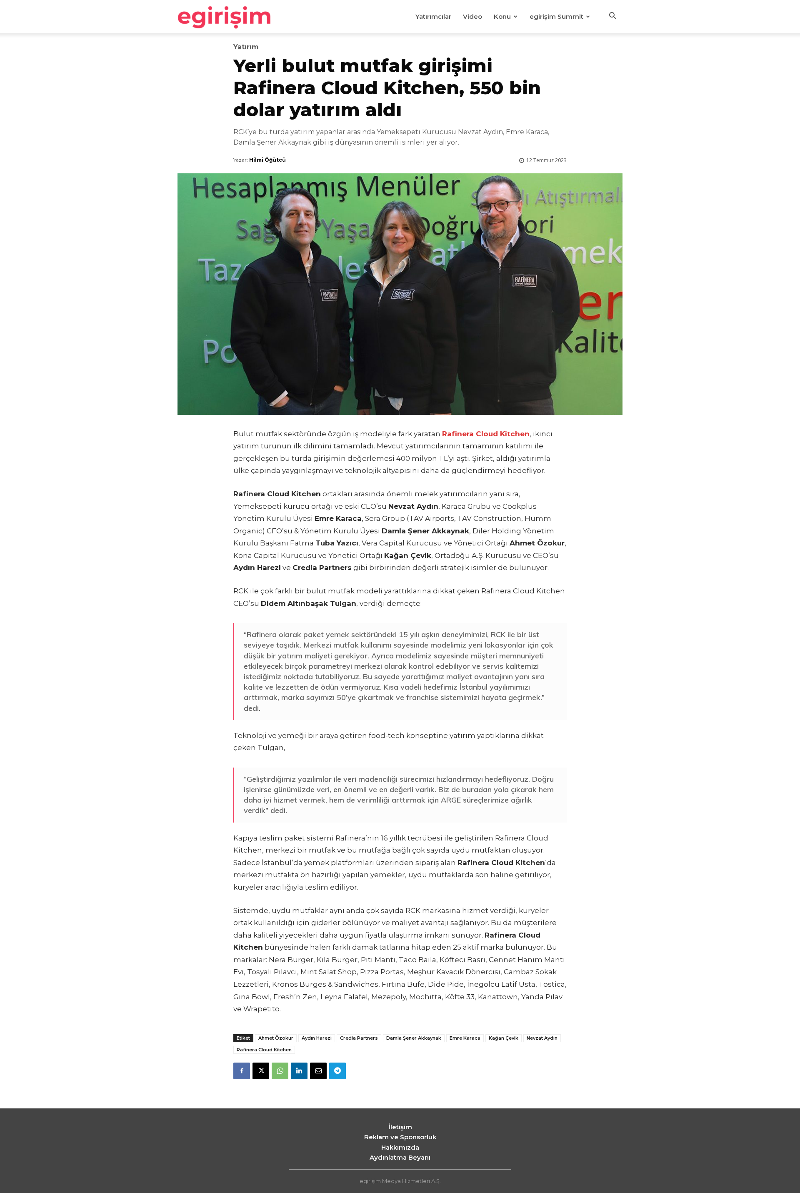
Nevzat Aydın (542, 1038)
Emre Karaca (465, 1038)
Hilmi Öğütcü (267, 160)
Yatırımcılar (433, 16)
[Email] (318, 1071)
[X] (260, 1071)
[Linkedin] (299, 1071)
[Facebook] (241, 1071)
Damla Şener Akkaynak (413, 1038)
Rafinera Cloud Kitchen (264, 1050)
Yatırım (246, 47)
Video (472, 16)
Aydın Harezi (317, 1038)
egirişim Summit (556, 16)
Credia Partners (359, 1038)
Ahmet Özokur (275, 1038)
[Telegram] (337, 1071)
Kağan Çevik (503, 1038)
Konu (502, 16)
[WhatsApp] (280, 1071)
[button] (612, 17)
